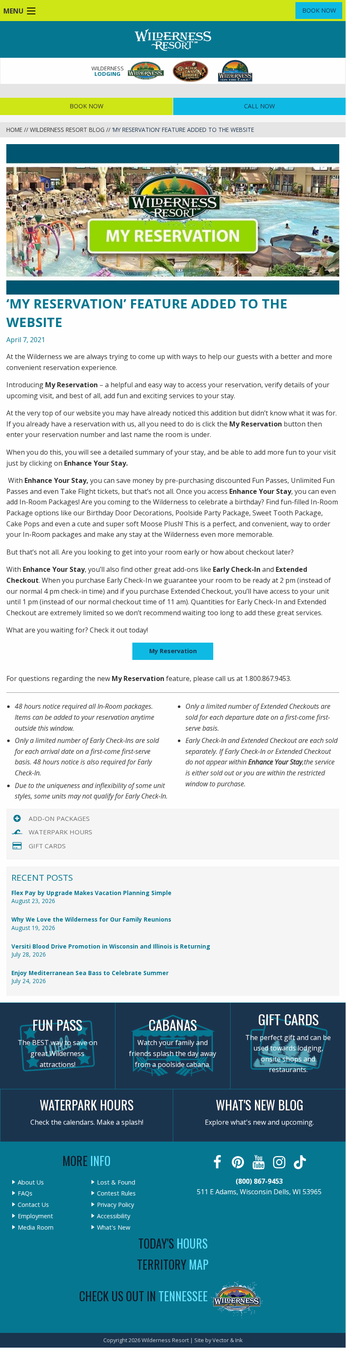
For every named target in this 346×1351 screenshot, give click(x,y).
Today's (173, 1243)
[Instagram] (280, 1162)
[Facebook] (218, 1162)
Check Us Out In (143, 1296)
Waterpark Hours (60, 832)
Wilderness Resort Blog (67, 130)
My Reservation (173, 651)
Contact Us (33, 1205)
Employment (35, 1216)
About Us (31, 1182)
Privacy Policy (115, 1205)
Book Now (319, 10)
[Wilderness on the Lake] (236, 71)
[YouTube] (259, 1162)
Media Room (36, 1227)
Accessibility (113, 1216)
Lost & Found (116, 1182)
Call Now (259, 106)
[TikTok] (300, 1162)
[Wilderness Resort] (146, 71)
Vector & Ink (227, 1340)
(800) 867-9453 (259, 1181)
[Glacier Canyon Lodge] (191, 71)
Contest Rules (116, 1193)
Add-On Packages (59, 818)
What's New (113, 1227)
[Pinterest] (238, 1162)
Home (14, 130)
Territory (173, 1264)
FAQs (25, 1193)
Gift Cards (47, 846)
